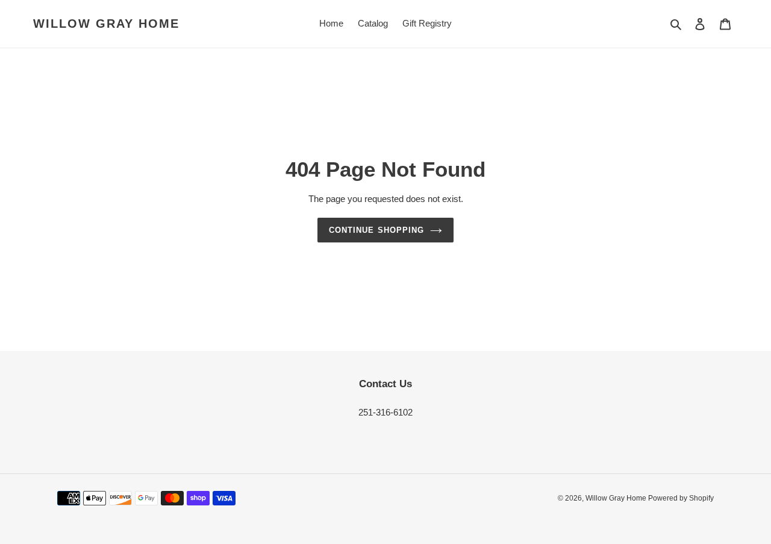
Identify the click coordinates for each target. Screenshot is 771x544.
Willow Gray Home (106, 23)
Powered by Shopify (681, 498)
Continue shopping (376, 230)
